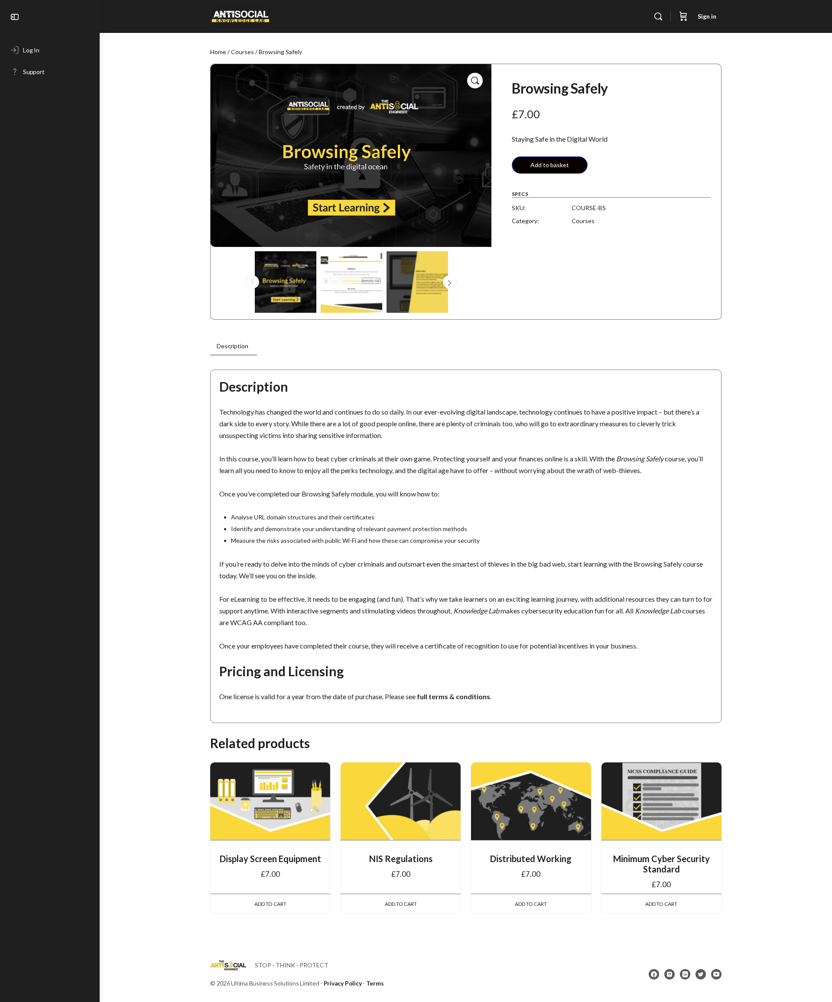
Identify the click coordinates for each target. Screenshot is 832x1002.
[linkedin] (685, 974)
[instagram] (669, 974)
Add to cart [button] (270, 904)
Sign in (707, 16)
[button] (475, 80)
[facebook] (654, 974)
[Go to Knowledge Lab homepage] (240, 15)
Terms (375, 983)
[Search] (658, 16)
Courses (242, 51)
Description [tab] (232, 346)
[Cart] (683, 16)
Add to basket (549, 165)
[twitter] (701, 974)
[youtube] (716, 974)
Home (218, 51)
